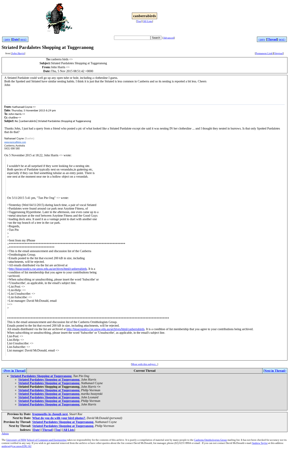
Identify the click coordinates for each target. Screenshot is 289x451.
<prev (6, 39)
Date (15, 39)
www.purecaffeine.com (15, 142)
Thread (272, 39)
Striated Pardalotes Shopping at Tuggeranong (41, 376)
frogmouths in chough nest (50, 414)
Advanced (168, 37)
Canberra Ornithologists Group (210, 439)
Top (139, 21)
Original (278, 53)
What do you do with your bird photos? (58, 418)
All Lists (147, 21)
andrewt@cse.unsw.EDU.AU (16, 446)
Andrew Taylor (260, 443)
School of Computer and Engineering (47, 439)
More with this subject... (144, 364)
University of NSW (16, 439)
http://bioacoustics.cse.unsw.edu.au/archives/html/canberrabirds (48, 268)
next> (23, 39)
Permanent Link (264, 53)
